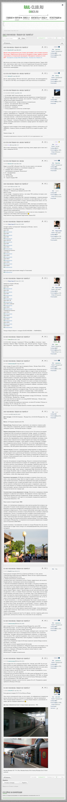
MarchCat (10, 50)
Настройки (33, 777)
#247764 (6, 571)
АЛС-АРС (10, 690)
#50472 (6, 76)
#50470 (6, 50)
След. (62, 38)
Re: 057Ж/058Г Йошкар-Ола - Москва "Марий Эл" (17, 73)
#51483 (6, 93)
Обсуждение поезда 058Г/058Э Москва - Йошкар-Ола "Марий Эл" (24, 57)
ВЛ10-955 (10, 93)
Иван (9, 339)
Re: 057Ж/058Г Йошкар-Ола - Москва (14, 161)
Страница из (51, 38)
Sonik (9, 414)
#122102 (6, 339)
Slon (9, 145)
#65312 (6, 186)
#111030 (6, 281)
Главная (9, 17)
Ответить (7, 43)
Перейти (24, 782)
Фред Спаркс (11, 224)
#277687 (6, 623)
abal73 (9, 186)
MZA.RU (33, 11)
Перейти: (5, 780)
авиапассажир (11, 363)
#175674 (6, 363)
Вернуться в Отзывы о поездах (10, 786)
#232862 (6, 414)
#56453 (6, 145)
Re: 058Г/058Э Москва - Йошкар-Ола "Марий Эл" (17, 222)
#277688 (6, 661)
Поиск (23, 38)
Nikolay (9, 76)
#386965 (6, 690)
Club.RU (33, 7)
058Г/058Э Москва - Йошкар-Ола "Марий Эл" (18, 35)
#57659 (6, 163)
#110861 (6, 224)
